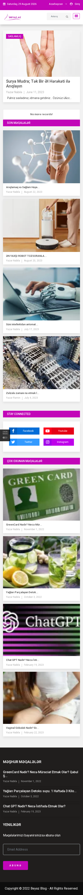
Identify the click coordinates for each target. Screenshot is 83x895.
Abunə (15, 865)
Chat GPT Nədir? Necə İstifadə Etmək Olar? (34, 806)
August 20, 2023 (33, 260)
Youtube (62, 431)
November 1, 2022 (34, 529)
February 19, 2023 (34, 664)
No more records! (41, 114)
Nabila (18, 92)
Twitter (28, 442)
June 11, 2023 (35, 92)
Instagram (62, 442)
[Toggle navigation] (75, 16)
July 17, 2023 (31, 329)
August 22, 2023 (33, 192)
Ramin (16, 397)
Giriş (77, 3)
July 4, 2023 (31, 397)
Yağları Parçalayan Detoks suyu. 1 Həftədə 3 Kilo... (40, 791)
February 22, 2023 (34, 732)
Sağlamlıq (14, 36)
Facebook (28, 431)
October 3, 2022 (33, 597)
